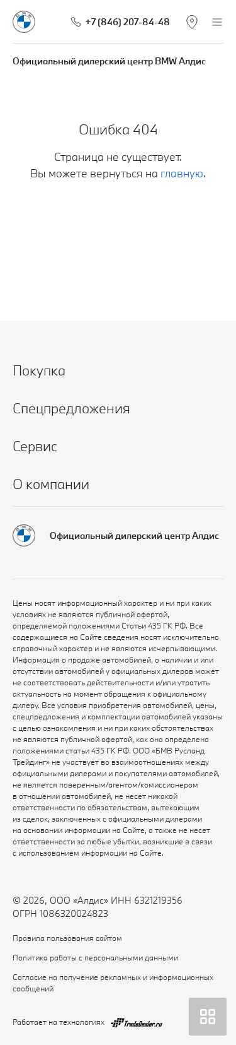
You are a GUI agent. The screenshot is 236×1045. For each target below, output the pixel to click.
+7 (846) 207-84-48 (127, 22)
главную (181, 173)
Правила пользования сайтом (67, 938)
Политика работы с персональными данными (95, 957)
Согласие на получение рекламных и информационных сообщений (113, 982)
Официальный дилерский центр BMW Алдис (109, 61)
